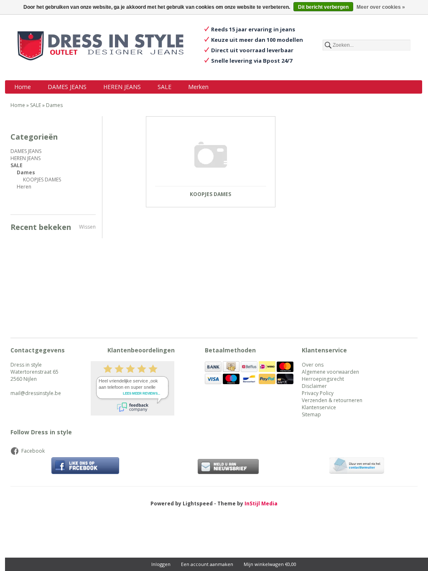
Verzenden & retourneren (332, 400)
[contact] (356, 466)
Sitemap (311, 414)
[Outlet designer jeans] (100, 46)
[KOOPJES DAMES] (211, 154)
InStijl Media (261, 503)
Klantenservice (319, 407)
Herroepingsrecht (323, 378)
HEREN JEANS (122, 87)
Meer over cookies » (381, 7)
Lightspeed (198, 503)
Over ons (313, 364)
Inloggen (161, 564)
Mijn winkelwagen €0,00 (270, 564)
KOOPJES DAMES (42, 179)
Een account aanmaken (207, 564)
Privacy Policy (318, 393)
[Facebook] (85, 466)
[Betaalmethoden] (213, 370)
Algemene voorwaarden (330, 371)
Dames (54, 105)
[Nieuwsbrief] (228, 466)
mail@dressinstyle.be (35, 393)
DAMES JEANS (67, 87)
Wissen (87, 226)
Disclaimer (314, 386)
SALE (164, 87)
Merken (198, 87)
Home (22, 87)
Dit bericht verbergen (323, 7)
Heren (24, 186)
